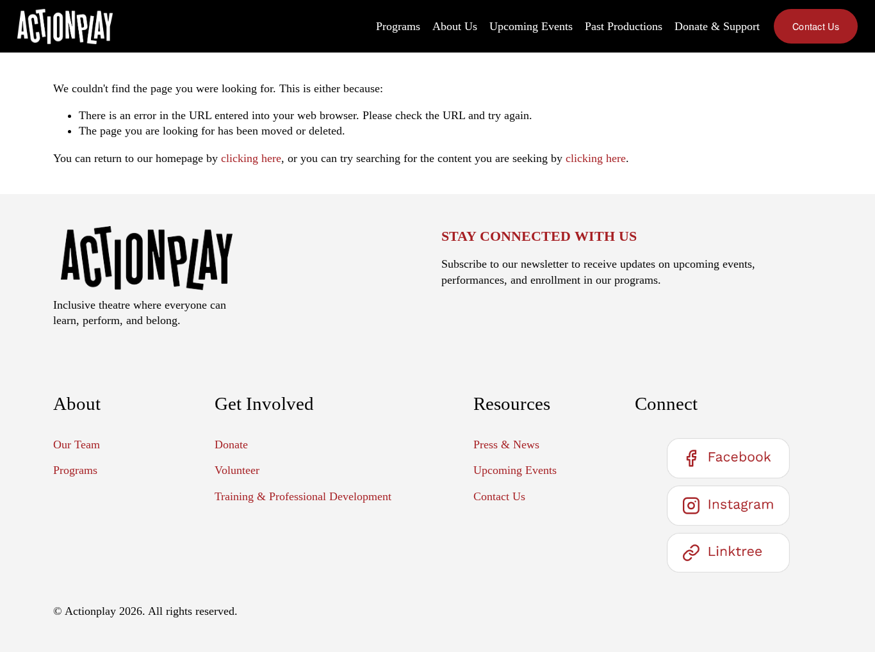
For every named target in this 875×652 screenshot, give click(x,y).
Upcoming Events (531, 26)
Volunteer (237, 470)
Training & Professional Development (303, 496)
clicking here (251, 158)
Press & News (506, 444)
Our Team (76, 444)
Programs (398, 26)
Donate (231, 444)
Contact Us (815, 26)
